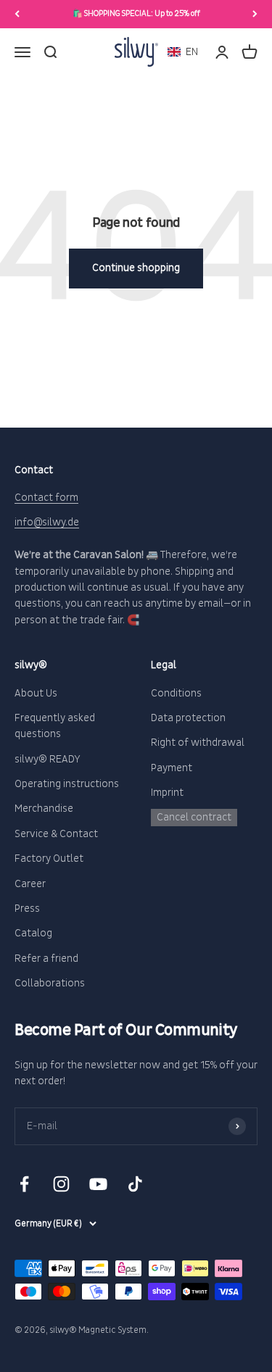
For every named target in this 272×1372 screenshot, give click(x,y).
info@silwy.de (47, 522)
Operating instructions (67, 784)
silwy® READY (48, 759)
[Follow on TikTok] (135, 1184)
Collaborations (50, 983)
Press (27, 908)
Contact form (46, 497)
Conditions (176, 693)
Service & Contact (56, 834)
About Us (36, 693)
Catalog (33, 933)
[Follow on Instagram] (61, 1184)
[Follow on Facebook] (24, 1184)
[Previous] (17, 14)
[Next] (254, 14)
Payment (171, 768)
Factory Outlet (49, 858)
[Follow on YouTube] (98, 1184)
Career (30, 884)
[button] (182, 52)
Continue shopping (136, 268)
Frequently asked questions (55, 726)
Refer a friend (46, 958)
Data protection (188, 718)
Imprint (167, 792)
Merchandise (44, 808)
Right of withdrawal (197, 742)
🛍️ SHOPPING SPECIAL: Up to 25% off (136, 13)
